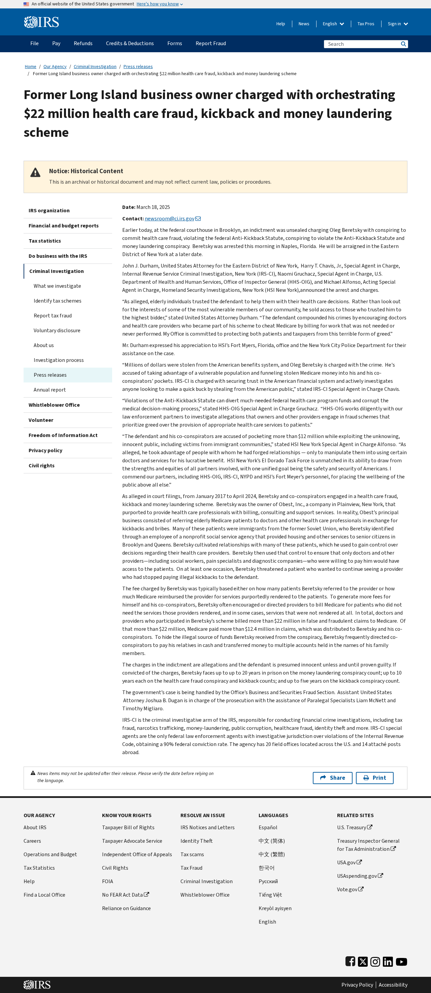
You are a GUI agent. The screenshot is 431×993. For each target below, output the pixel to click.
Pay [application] (56, 43)
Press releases (138, 66)
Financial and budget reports (64, 225)
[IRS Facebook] (350, 960)
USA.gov (346, 862)
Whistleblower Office (54, 404)
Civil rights (42, 465)
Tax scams (192, 854)
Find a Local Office (44, 894)
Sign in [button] (395, 24)
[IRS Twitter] (363, 960)
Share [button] (337, 778)
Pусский (268, 881)
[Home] (41, 19)
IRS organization (49, 210)
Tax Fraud (191, 867)
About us (44, 345)
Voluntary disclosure (57, 330)
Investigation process (59, 360)
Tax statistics (45, 240)
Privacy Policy (357, 985)
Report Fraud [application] (211, 43)
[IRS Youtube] (401, 960)
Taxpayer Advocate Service (132, 840)
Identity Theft (196, 840)
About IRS (35, 827)
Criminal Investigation (95, 66)
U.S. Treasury (351, 827)
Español (268, 827)
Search (403, 44)
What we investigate (57, 285)
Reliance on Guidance (126, 908)
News (304, 24)
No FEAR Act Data (122, 894)
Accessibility (393, 985)
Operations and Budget (50, 854)
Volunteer (41, 420)
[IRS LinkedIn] (388, 960)
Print (379, 778)
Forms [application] (174, 43)
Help (280, 24)
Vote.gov (347, 889)
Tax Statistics (39, 867)
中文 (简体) (272, 840)
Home (30, 66)
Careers (32, 840)
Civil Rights (115, 867)
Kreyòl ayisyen (275, 908)
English (330, 24)
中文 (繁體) (272, 854)
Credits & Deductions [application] (130, 43)
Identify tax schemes (57, 300)
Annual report (50, 389)
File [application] (34, 43)
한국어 (267, 867)
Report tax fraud (53, 315)
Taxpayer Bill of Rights (128, 827)
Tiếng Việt (270, 894)
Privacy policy (45, 450)
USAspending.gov (357, 875)
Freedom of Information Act (63, 435)
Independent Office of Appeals (137, 854)
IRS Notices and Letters (207, 827)
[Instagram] (375, 960)
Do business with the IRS (58, 255)
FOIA (107, 881)
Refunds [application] (83, 43)
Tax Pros (366, 24)
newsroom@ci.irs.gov (169, 218)
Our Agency (55, 66)
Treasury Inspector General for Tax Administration (368, 844)
